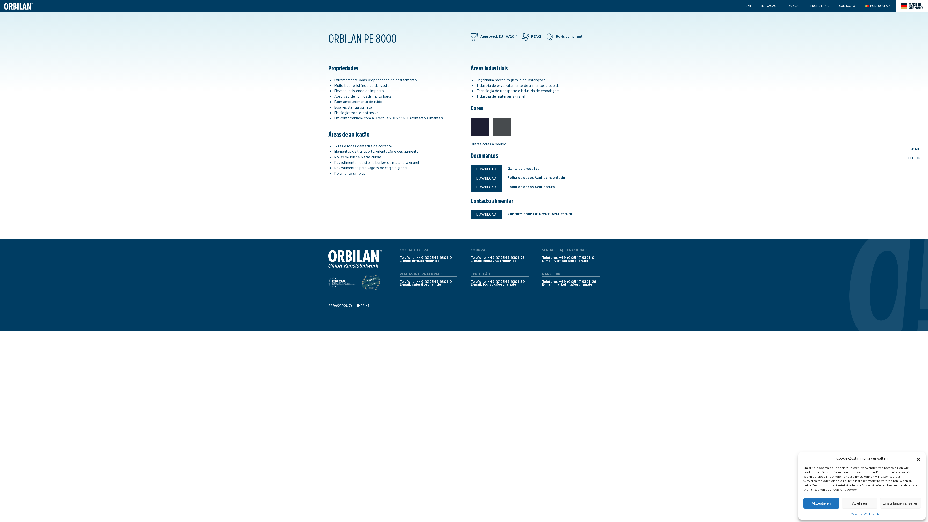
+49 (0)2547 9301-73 (506, 257)
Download (486, 169)
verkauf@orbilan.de (571, 260)
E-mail (914, 149)
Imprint (874, 513)
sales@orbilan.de (426, 284)
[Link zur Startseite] (16, 6)
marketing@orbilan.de (573, 284)
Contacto (847, 5)
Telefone (914, 158)
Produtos (818, 5)
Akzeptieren (821, 503)
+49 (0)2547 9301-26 (577, 281)
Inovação (768, 5)
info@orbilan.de (425, 260)
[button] (918, 458)
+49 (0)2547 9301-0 (434, 257)
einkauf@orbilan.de (499, 260)
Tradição (793, 5)
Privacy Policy (857, 513)
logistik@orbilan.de (499, 284)
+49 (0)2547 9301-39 (506, 281)
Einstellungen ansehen (900, 503)
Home (748, 5)
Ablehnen (859, 503)
